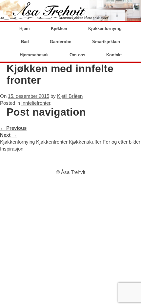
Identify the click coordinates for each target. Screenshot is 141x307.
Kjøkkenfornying (105, 28)
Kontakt (114, 54)
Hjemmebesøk (34, 54)
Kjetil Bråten (70, 96)
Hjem (24, 28)
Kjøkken (59, 28)
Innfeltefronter (35, 103)
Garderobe (60, 41)
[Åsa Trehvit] (70, 10)
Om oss (77, 54)
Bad (25, 41)
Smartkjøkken (106, 41)
